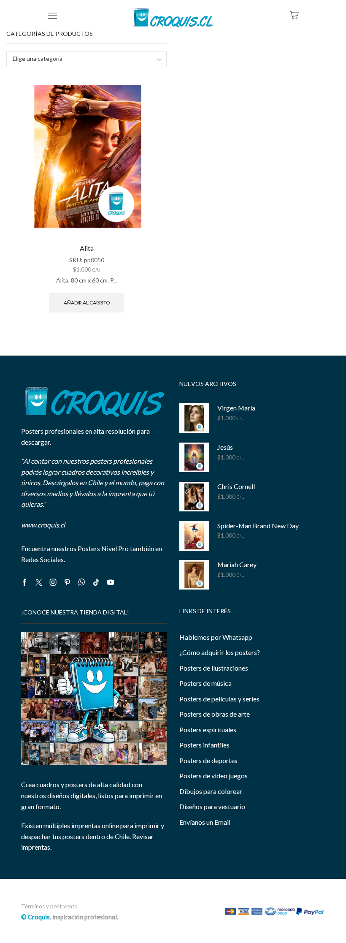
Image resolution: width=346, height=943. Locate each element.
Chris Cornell (236, 486)
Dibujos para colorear (210, 791)
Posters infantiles (204, 745)
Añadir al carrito (87, 302)
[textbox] (81, 59)
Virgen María (236, 408)
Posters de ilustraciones (213, 668)
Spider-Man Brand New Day (258, 526)
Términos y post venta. (50, 906)
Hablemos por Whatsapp (215, 637)
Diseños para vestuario (212, 806)
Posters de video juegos (213, 776)
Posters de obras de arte (214, 714)
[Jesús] (194, 457)
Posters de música (205, 683)
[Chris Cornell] (194, 496)
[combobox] (86, 59)
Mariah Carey (237, 564)
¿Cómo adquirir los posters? (219, 652)
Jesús (225, 447)
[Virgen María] (194, 418)
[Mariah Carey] (194, 575)
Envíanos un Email (204, 822)
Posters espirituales (207, 730)
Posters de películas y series (219, 699)
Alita (87, 248)
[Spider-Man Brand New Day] (194, 536)
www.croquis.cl (43, 525)
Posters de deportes (208, 760)
